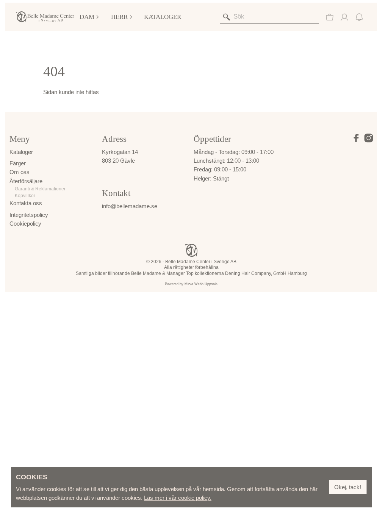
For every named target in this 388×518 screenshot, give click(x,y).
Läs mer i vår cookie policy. (177, 497)
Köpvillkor (25, 195)
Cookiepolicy (25, 223)
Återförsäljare (25, 181)
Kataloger (162, 16)
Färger (17, 163)
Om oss (19, 172)
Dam (87, 16)
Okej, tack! (347, 487)
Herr (119, 16)
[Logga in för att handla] (329, 17)
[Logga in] (344, 17)
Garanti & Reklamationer (40, 189)
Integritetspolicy (28, 215)
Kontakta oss (25, 203)
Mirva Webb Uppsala (201, 284)
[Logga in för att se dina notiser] (359, 17)
